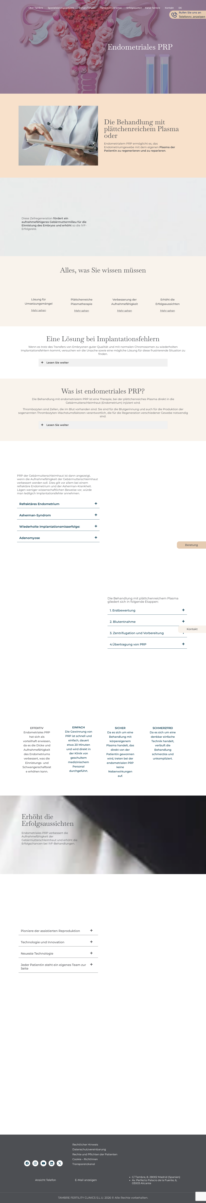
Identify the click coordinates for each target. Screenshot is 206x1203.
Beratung (191, 545)
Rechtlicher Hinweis (85, 1144)
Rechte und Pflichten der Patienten (94, 1154)
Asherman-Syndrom (35, 515)
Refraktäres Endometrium (39, 504)
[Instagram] (35, 1163)
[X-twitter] (60, 1163)
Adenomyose (29, 538)
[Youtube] (43, 1163)
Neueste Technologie (37, 953)
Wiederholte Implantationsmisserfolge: (49, 526)
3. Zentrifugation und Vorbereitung (137, 633)
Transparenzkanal (83, 1164)
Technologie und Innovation (42, 942)
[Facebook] (27, 1163)
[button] (58, 504)
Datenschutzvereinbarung (89, 1149)
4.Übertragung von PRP (128, 644)
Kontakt (192, 629)
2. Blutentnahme (123, 622)
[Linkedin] (52, 1163)
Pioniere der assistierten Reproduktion (50, 931)
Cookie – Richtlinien (85, 1159)
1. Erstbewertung (122, 610)
